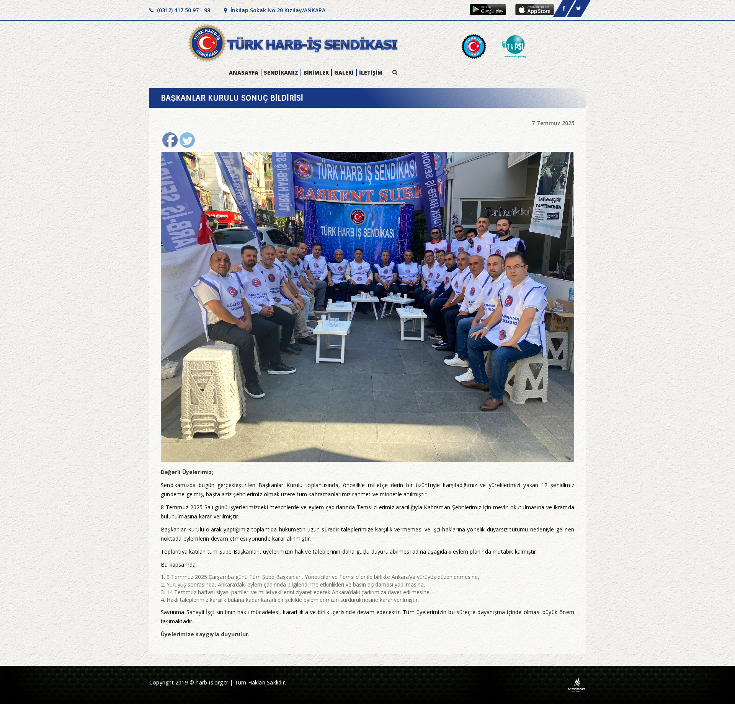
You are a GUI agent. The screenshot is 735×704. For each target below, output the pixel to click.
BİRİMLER (316, 72)
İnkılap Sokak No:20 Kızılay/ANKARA (277, 10)
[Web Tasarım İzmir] (577, 684)
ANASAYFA (243, 72)
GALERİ (344, 72)
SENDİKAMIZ (281, 72)
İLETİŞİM (370, 72)
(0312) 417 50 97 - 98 (182, 10)
